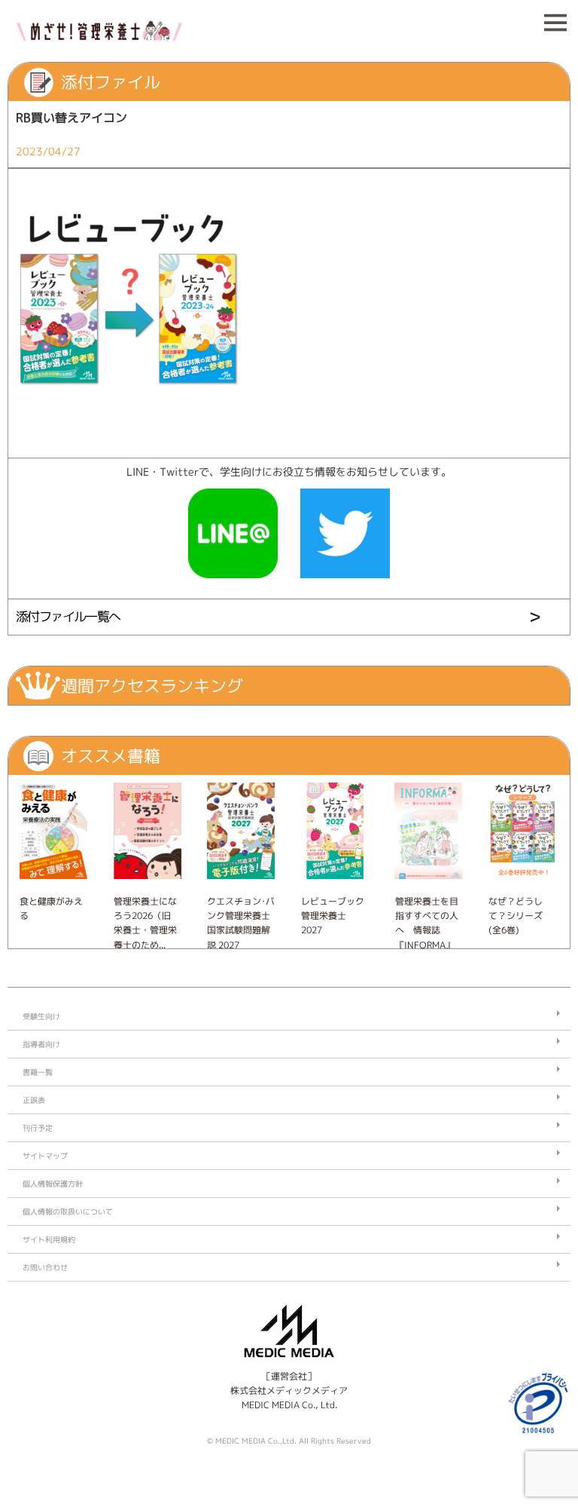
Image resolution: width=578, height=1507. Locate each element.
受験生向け (41, 1016)
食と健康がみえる (51, 908)
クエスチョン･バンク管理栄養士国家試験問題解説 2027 (241, 923)
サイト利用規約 (49, 1239)
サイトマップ (45, 1155)
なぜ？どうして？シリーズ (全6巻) (515, 915)
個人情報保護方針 (53, 1183)
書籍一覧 (38, 1072)
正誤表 (34, 1100)
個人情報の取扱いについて (68, 1211)
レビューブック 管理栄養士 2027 (332, 915)
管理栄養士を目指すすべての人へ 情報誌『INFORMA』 (426, 923)
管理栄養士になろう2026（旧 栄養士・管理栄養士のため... (145, 923)
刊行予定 (38, 1128)
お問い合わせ (45, 1267)
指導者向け (41, 1044)
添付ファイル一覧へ (68, 616)
